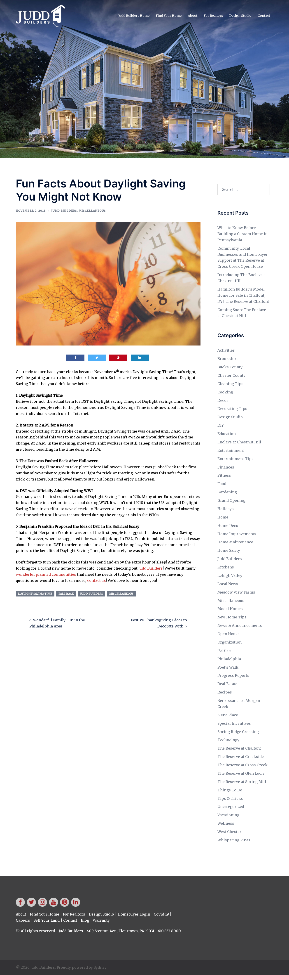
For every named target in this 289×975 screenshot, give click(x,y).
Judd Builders (64, 210)
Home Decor (228, 525)
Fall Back (66, 593)
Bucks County (229, 367)
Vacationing (228, 815)
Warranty (101, 920)
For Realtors (213, 16)
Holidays (225, 508)
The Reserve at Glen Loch (240, 773)
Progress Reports (233, 675)
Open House (228, 634)
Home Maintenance (235, 542)
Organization (229, 642)
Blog (85, 920)
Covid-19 (161, 914)
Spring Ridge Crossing (238, 731)
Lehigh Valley (229, 575)
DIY (220, 425)
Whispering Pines (233, 840)
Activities (226, 350)
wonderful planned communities (46, 574)
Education (226, 433)
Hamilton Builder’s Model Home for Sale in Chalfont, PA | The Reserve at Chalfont (243, 295)
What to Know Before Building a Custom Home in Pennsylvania (242, 233)
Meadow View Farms (236, 592)
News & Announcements (239, 625)
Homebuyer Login (134, 914)
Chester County (231, 375)
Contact (264, 16)
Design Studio (240, 16)
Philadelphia (229, 659)
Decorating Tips (232, 408)
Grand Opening (231, 500)
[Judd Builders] (40, 15)
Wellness (225, 823)
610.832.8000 (169, 931)
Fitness (224, 475)
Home (222, 517)
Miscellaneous (92, 210)
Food (221, 483)
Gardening (227, 492)
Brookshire (227, 358)
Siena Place (227, 715)
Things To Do (229, 790)
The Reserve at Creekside (240, 756)
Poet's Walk (227, 667)
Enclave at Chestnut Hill (239, 442)
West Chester (229, 831)
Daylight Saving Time (35, 593)
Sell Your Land (47, 920)
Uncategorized (230, 806)
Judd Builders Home (133, 16)
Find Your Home (169, 16)
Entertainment (230, 450)
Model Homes (230, 608)
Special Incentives (234, 723)
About (192, 16)
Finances (225, 467)
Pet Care (224, 650)
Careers (23, 920)
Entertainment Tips (235, 459)
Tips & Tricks (230, 798)
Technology (228, 740)
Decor (222, 400)
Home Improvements (236, 534)
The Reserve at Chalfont (239, 748)
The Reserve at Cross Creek (242, 765)
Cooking (225, 392)
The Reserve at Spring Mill (241, 781)
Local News (227, 584)
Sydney (100, 967)
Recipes (224, 692)
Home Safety (228, 550)
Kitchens (225, 567)
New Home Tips (232, 617)
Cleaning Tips (230, 383)
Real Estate (227, 684)
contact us (96, 580)
